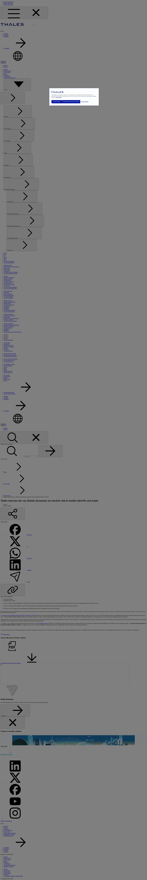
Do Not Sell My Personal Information (71, 101)
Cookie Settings (84, 101)
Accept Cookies (56, 101)
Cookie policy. (59, 97)
